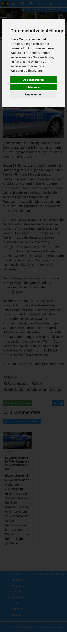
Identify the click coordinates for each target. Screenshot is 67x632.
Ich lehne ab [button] (33, 87)
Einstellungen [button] (33, 94)
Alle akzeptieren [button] (33, 79)
